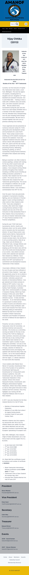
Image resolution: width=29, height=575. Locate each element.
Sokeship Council (21, 28)
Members (11, 28)
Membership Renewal (6, 31)
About (7, 28)
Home (3, 28)
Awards (15, 28)
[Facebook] (26, 24)
